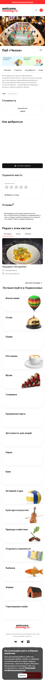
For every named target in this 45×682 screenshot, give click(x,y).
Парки (9, 452)
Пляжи (9, 336)
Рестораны (11, 356)
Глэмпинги (11, 394)
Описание (7, 70)
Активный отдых (14, 491)
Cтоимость (18, 70)
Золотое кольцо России (22, 2)
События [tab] (28, 234)
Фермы (10, 587)
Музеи (9, 375)
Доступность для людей (19, 433)
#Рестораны (13, 94)
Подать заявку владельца (23, 219)
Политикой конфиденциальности (19, 669)
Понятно (22, 675)
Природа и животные (17, 529)
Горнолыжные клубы (17, 606)
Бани (8, 471)
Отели (9, 317)
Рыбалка (10, 568)
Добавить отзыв (11, 195)
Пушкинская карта (15, 414)
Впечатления (12, 298)
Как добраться (30, 70)
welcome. (23, 626)
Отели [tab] (18, 234)
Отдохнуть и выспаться (18, 548)
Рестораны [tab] (8, 234)
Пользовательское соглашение (22, 647)
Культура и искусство (17, 510)
